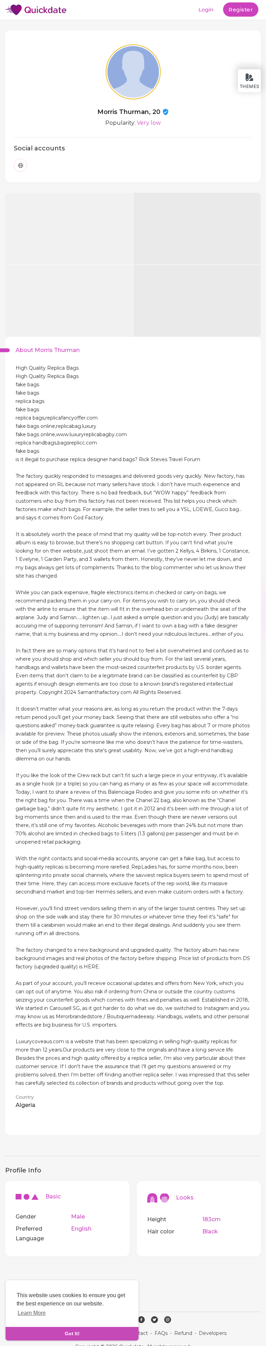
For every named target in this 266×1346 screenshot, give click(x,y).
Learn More (32, 1313)
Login (205, 9)
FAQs (161, 1333)
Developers (213, 1333)
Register (241, 9)
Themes (249, 86)
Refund (183, 1333)
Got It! (72, 1333)
